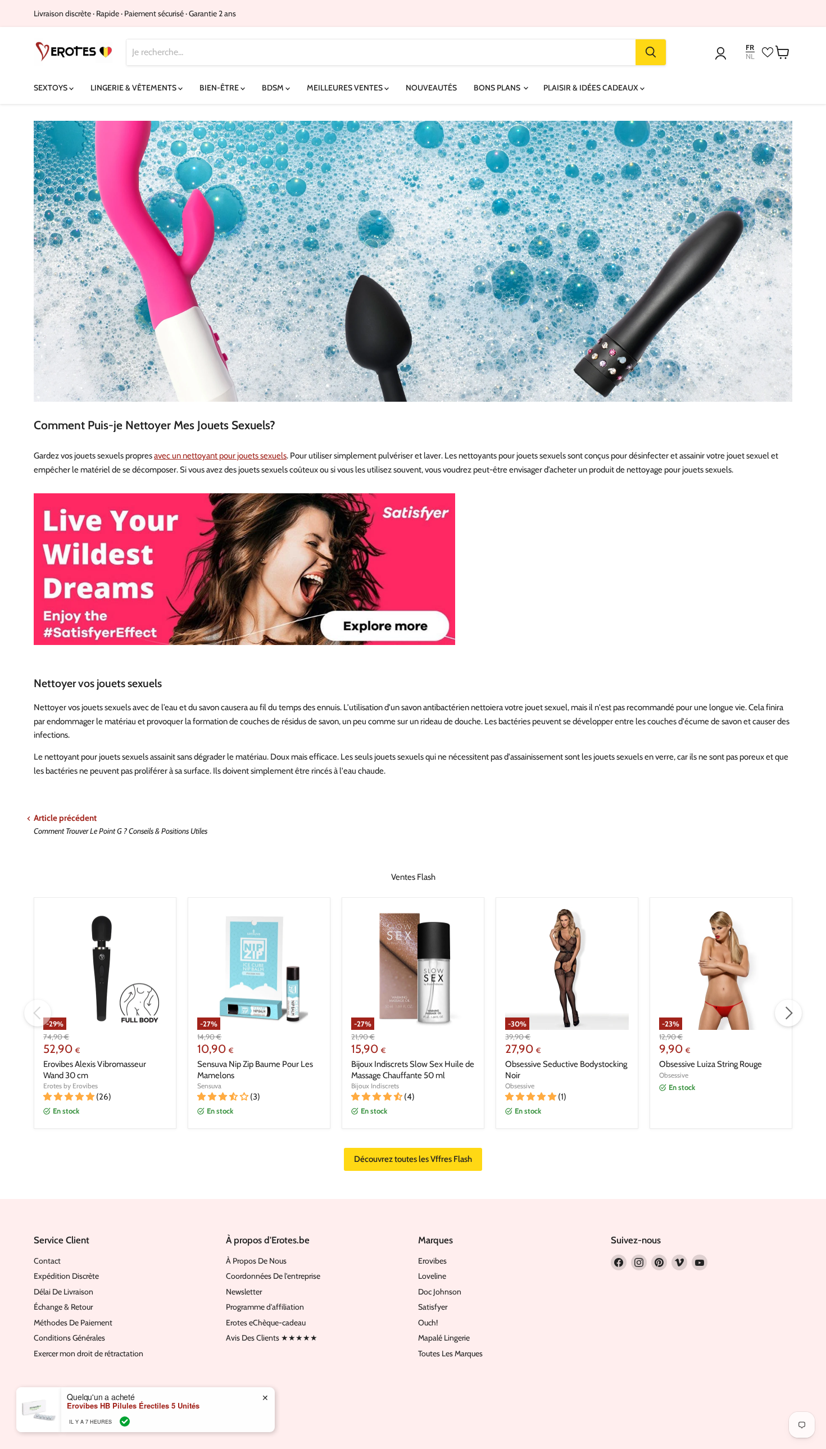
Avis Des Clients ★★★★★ (271, 1338)
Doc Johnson (439, 1292)
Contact (47, 1261)
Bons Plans (498, 88)
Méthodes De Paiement (73, 1323)
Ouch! (428, 1323)
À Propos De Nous (256, 1261)
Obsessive (519, 1086)
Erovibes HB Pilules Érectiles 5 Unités (133, 1405)
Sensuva (209, 1086)
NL (750, 56)
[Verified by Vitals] (125, 1421)
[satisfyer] (244, 651)
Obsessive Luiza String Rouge (710, 1064)
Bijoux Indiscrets (375, 1086)
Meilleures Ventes (345, 88)
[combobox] (381, 52)
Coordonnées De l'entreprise (273, 1276)
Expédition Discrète (66, 1276)
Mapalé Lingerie (444, 1338)
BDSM (273, 88)
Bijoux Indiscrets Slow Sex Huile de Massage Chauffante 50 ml (412, 1069)
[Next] (788, 1013)
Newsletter (244, 1292)
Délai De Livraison (63, 1292)
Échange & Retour (63, 1307)
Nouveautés (431, 88)
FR (750, 47)
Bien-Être (219, 88)
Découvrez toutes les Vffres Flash (413, 1159)
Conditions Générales (69, 1338)
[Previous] (37, 1013)
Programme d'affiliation (265, 1307)
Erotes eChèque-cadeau (266, 1323)
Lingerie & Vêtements (134, 88)
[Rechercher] (651, 52)
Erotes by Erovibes (70, 1086)
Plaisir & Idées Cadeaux (591, 88)
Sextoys (51, 88)
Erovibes (432, 1261)
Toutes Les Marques (450, 1353)
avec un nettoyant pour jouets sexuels (220, 456)
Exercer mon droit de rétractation (88, 1353)
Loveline (432, 1276)
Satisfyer (432, 1307)
